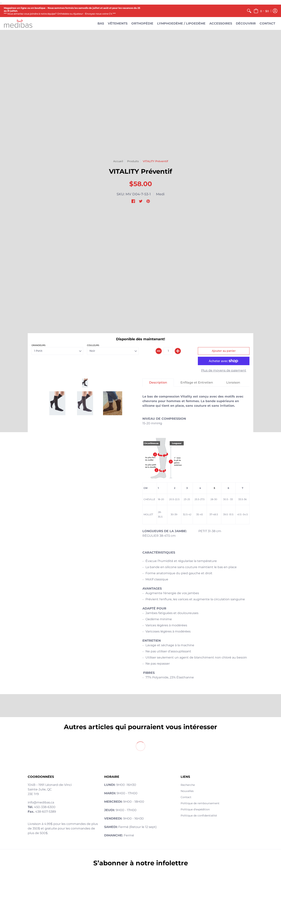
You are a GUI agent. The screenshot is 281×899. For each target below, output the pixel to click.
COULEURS (93, 345)
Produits (133, 161)
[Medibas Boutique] (18, 23)
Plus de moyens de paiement (223, 370)
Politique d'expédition (195, 809)
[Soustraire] (159, 351)
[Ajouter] (178, 351)
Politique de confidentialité (199, 815)
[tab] (158, 383)
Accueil (118, 161)
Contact (186, 797)
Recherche (188, 785)
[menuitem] (249, 11)
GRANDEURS (38, 345)
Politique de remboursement (200, 803)
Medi (160, 194)
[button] (261, 11)
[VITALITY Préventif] (85, 383)
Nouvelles (187, 791)
